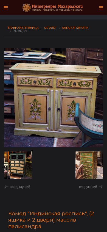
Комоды (20, 30)
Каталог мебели (75, 27)
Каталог (50, 27)
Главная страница (23, 27)
